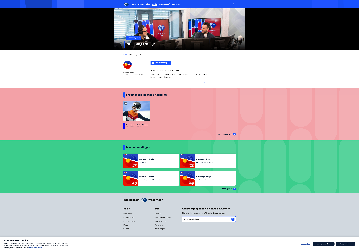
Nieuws (141, 4)
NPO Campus (160, 229)
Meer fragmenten (225, 134)
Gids (148, 4)
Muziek (126, 225)
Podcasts (176, 4)
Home (134, 4)
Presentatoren (129, 221)
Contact (158, 214)
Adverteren (159, 225)
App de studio (160, 221)
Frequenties (128, 214)
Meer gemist (227, 189)
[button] (234, 4)
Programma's (164, 4)
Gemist (155, 4)
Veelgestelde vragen (163, 217)
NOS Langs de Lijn (130, 72)
